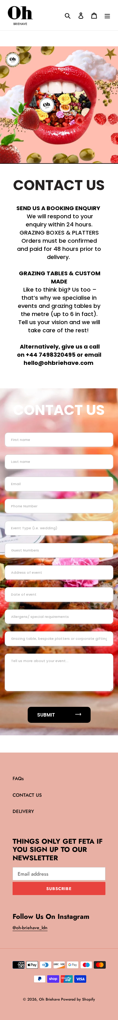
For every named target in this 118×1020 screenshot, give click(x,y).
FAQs (18, 778)
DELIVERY (23, 811)
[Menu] (107, 15)
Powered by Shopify (78, 999)
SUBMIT (46, 715)
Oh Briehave (50, 999)
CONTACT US (27, 795)
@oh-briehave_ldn (30, 927)
